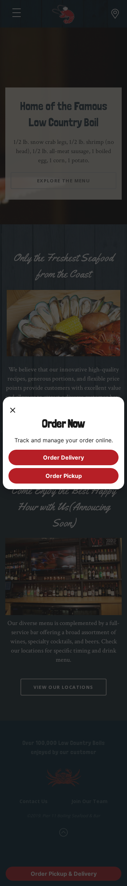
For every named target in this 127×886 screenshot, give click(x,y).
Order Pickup (64, 475)
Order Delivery (63, 457)
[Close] (13, 409)
